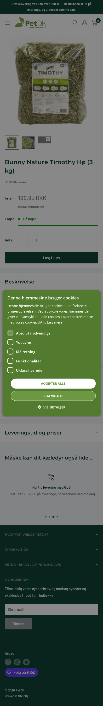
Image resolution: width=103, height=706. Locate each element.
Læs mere (55, 322)
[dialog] (52, 353)
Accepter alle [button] (53, 383)
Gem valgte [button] (53, 396)
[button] (51, 407)
